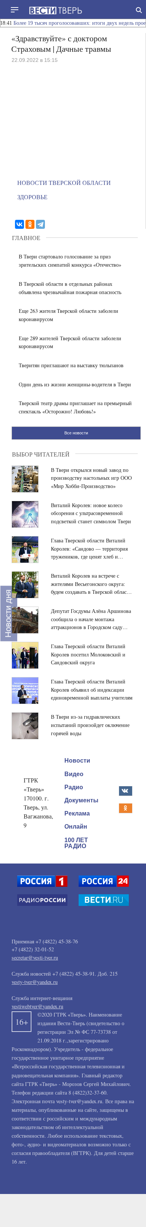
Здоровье (32, 197)
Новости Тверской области (64, 182)
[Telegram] (40, 224)
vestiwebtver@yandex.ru (37, 1006)
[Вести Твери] (55, 10)
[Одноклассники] (29, 224)
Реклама (77, 813)
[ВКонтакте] (19, 224)
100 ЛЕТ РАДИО (76, 843)
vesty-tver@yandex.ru (35, 981)
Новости (77, 760)
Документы (81, 800)
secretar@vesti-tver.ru (35, 957)
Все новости (76, 433)
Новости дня (8, 614)
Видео (73, 774)
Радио (73, 787)
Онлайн (75, 826)
